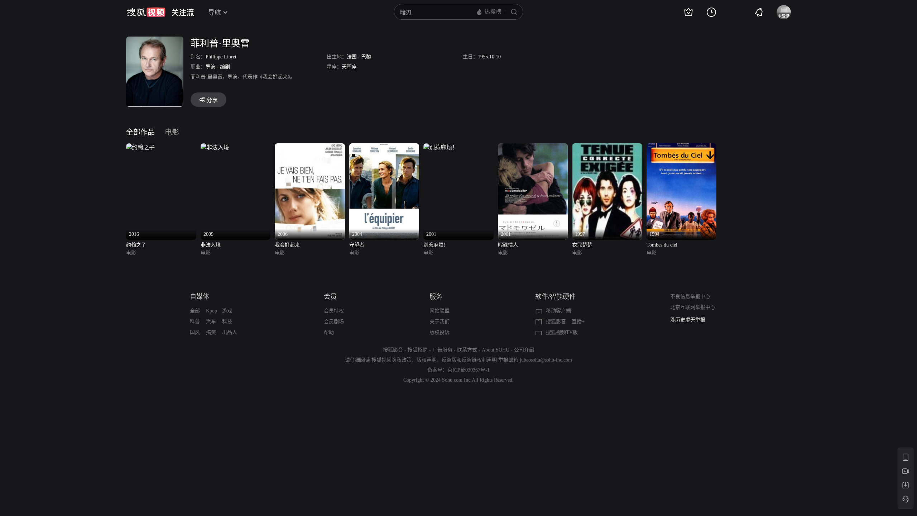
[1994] (682, 147)
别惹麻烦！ (435, 245)
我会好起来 (287, 245)
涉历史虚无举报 (687, 319)
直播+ (578, 321)
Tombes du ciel (662, 245)
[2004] (384, 147)
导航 (214, 12)
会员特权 (334, 311)
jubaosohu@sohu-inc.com (546, 360)
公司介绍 (524, 350)
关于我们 (439, 321)
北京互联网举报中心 (692, 307)
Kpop (211, 311)
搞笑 (211, 332)
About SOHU (495, 350)
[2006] (310, 147)
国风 (195, 332)
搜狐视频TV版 (562, 332)
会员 (330, 296)
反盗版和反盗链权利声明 (469, 360)
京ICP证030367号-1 (468, 370)
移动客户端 (558, 311)
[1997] (607, 147)
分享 (212, 100)
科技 (227, 321)
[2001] (440, 147)
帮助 (329, 332)
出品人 (229, 332)
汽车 (211, 321)
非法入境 (211, 245)
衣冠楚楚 (582, 245)
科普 (195, 321)
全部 (195, 311)
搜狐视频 (146, 12)
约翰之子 (136, 245)
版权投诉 (439, 332)
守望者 (356, 245)
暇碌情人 (508, 245)
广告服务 (442, 350)
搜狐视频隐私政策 (391, 360)
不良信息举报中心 (690, 296)
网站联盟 (439, 311)
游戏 (227, 311)
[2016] (140, 147)
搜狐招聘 (418, 350)
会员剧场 (334, 321)
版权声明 (427, 360)
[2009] (215, 147)
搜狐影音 (556, 321)
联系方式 (467, 350)
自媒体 (199, 296)
